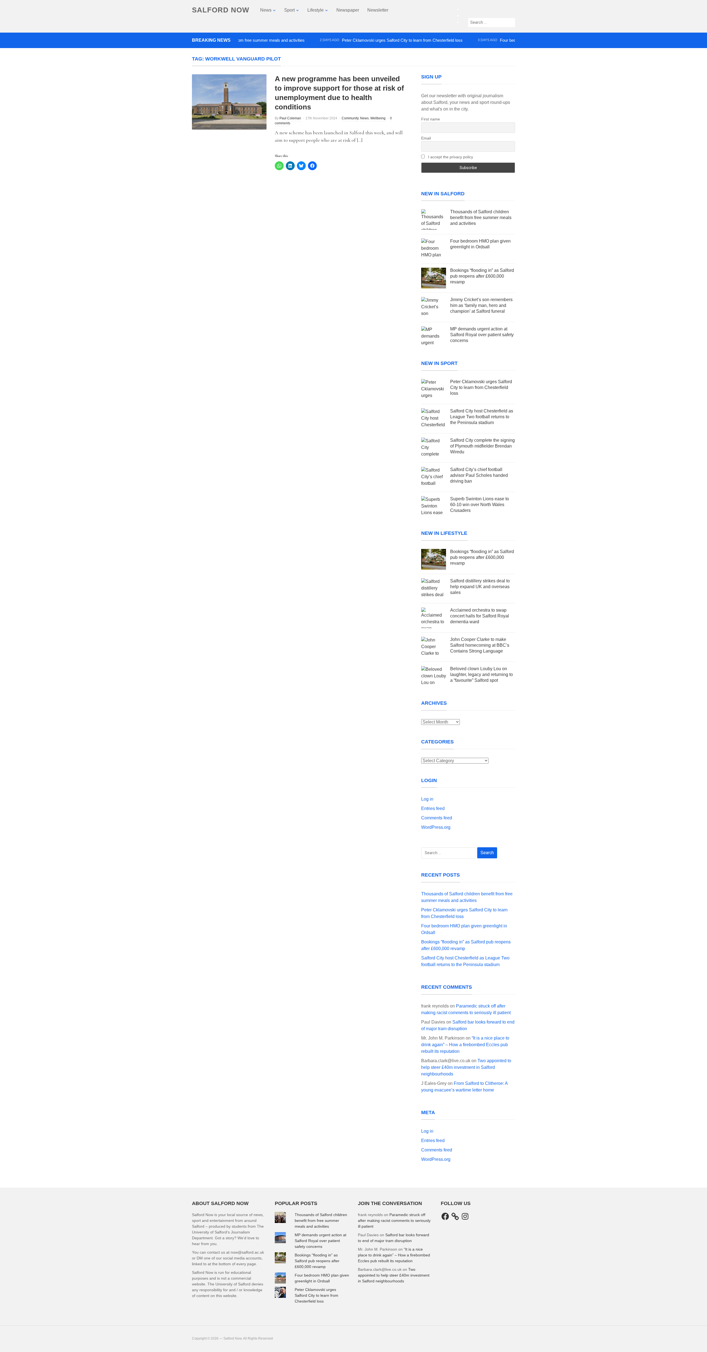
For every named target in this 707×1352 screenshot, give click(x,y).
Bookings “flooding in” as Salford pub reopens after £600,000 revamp (482, 276)
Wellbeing (378, 118)
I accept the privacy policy (450, 157)
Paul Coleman (290, 118)
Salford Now (220, 10)
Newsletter (377, 10)
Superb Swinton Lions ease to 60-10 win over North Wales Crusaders (479, 504)
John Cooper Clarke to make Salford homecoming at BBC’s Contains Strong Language (479, 645)
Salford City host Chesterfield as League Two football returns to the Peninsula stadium (481, 417)
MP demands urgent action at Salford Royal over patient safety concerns (482, 335)
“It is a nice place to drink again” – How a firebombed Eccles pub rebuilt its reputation (465, 1045)
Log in (427, 799)
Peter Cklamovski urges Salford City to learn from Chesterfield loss (375, 40)
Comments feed (436, 818)
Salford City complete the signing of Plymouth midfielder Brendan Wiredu (482, 446)
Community (350, 118)
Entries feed (433, 808)
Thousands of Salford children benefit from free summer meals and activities (480, 217)
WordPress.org (435, 827)
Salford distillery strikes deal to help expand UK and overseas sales (480, 586)
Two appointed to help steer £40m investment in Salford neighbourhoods (466, 1067)
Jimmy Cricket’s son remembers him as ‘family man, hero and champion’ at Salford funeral (481, 305)
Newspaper (347, 10)
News (265, 10)
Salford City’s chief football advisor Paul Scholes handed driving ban (479, 475)
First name (430, 119)
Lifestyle (315, 10)
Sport (289, 10)
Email (426, 138)
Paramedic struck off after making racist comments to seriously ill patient (394, 1220)
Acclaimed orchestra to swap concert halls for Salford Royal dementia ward (479, 616)
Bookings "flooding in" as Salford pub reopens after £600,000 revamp (317, 1261)
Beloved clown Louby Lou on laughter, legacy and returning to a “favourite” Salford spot (481, 674)
